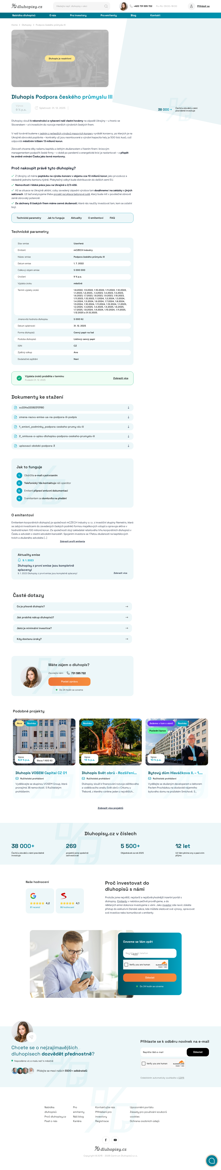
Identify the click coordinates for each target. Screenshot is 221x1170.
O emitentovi (95, 217)
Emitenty (122, 901)
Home (14, 25)
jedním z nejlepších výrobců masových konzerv (66, 133)
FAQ (112, 217)
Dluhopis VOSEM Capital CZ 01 (41, 772)
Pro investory (78, 15)
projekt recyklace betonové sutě (72, 194)
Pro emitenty (109, 15)
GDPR (181, 1077)
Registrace (102, 1121)
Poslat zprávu (69, 681)
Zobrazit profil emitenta (72, 541)
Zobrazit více (120, 378)
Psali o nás (51, 1121)
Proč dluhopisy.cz (55, 1116)
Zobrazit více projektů (110, 808)
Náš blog (78, 1116)
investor (167, 905)
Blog (133, 15)
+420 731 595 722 (143, 6)
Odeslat (150, 977)
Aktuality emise (29, 555)
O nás (52, 15)
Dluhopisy (27, 25)
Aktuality (76, 217)
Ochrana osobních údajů (144, 1121)
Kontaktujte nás (105, 1107)
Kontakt (155, 15)
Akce (19, 723)
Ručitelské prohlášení (32, 778)
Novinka (31, 723)
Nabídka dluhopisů (23, 15)
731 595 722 (78, 673)
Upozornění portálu (141, 1107)
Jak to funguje (56, 217)
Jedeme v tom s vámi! (161, 723)
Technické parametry (29, 217)
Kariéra (77, 1121)
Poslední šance (157, 730)
